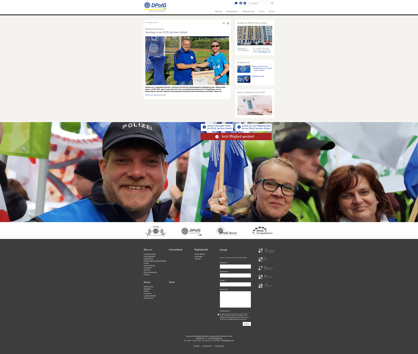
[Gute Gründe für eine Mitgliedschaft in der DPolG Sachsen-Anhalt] (243, 69)
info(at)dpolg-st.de (264, 52)
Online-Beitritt (200, 254)
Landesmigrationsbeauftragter (155, 261)
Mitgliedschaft (249, 11)
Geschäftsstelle (149, 256)
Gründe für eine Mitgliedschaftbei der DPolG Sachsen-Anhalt (256, 127)
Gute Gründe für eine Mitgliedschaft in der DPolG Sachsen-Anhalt (262, 68)
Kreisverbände (232, 11)
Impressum (207, 346)
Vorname (224, 262)
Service (262, 11)
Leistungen (199, 256)
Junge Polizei (148, 258)
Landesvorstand (150, 254)
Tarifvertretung (149, 265)
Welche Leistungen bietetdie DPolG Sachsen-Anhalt (219, 127)
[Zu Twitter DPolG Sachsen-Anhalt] (244, 3)
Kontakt (197, 346)
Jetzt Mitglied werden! (237, 137)
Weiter (246, 324)
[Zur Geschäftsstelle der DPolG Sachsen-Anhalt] (235, 3)
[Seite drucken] (227, 23)
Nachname (224, 271)
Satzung (197, 258)
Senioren (147, 270)
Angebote (147, 289)
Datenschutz (225, 311)
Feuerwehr (148, 268)
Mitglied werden (258, 76)
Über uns (218, 11)
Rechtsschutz (148, 286)
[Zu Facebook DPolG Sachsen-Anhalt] (240, 3)
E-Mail (223, 280)
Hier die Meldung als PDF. (156, 95)
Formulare (148, 293)
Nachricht (224, 289)
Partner (146, 291)
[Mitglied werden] (243, 79)
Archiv (271, 11)
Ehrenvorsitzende (150, 272)
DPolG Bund (148, 298)
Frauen (146, 263)
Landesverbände (150, 296)
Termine (147, 275)
